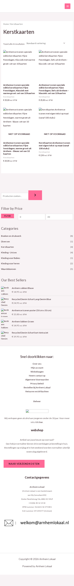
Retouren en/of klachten (37, 391)
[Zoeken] (35, 195)
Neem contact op (37, 375)
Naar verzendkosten (24, 463)
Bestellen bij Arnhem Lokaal (37, 387)
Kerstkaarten (7, 247)
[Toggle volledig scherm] (15, 577)
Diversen (5, 241)
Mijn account (37, 367)
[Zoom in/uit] (5, 577)
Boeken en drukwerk (11, 236)
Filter (7, 216)
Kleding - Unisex (9, 252)
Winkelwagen (37, 371)
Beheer (37, 401)
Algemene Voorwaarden (37, 379)
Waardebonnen (8, 269)
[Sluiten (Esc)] (36, 577)
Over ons (37, 363)
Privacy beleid (37, 383)
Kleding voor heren (10, 263)
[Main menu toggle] (67, 6)
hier (41, 422)
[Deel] (26, 577)
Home (6, 24)
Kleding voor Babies (10, 258)
